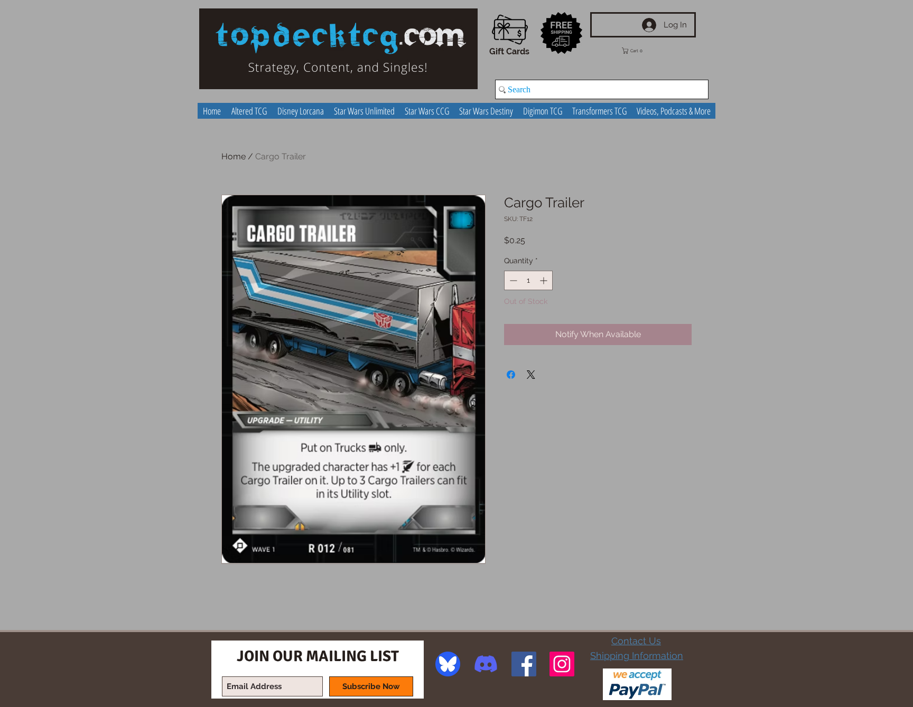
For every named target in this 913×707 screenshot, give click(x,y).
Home (233, 156)
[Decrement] (512, 280)
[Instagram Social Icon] (561, 664)
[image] (447, 664)
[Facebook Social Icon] (523, 664)
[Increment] (544, 280)
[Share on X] (531, 374)
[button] (640, 50)
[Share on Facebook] (511, 374)
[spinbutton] (528, 280)
